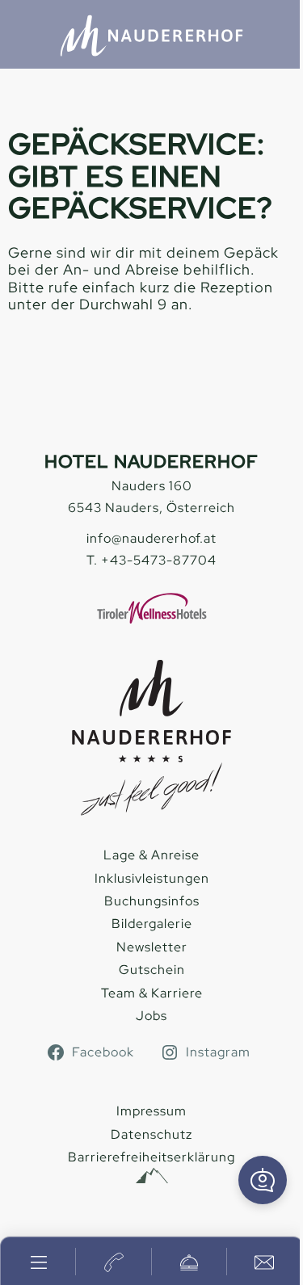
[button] (262, 1180)
